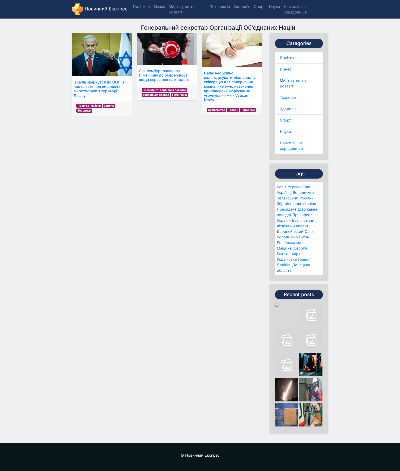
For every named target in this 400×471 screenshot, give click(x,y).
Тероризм (84, 110)
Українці (284, 192)
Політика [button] (141, 6)
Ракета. (284, 253)
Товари (233, 110)
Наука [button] (274, 6)
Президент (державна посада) (164, 90)
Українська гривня (293, 259)
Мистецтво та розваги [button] (182, 9)
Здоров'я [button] (242, 6)
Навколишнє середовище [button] (295, 9)
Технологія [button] (220, 6)
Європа (300, 248)
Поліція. (284, 265)
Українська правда (156, 94)
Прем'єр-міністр (89, 105)
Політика (288, 57)
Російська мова (291, 242)
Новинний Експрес (105, 9)
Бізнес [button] (159, 6)
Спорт (285, 120)
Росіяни (307, 198)
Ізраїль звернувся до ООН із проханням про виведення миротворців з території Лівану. (99, 89)
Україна (294, 187)
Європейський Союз (296, 231)
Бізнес (285, 69)
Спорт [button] (259, 6)
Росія (282, 187)
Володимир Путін (293, 237)
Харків (297, 253)
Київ (306, 187)
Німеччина (179, 94)
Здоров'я (288, 108)
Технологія (290, 97)
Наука (285, 131)
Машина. (285, 248)
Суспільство (216, 110)
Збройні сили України (296, 203)
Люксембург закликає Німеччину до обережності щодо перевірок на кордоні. (164, 75)
